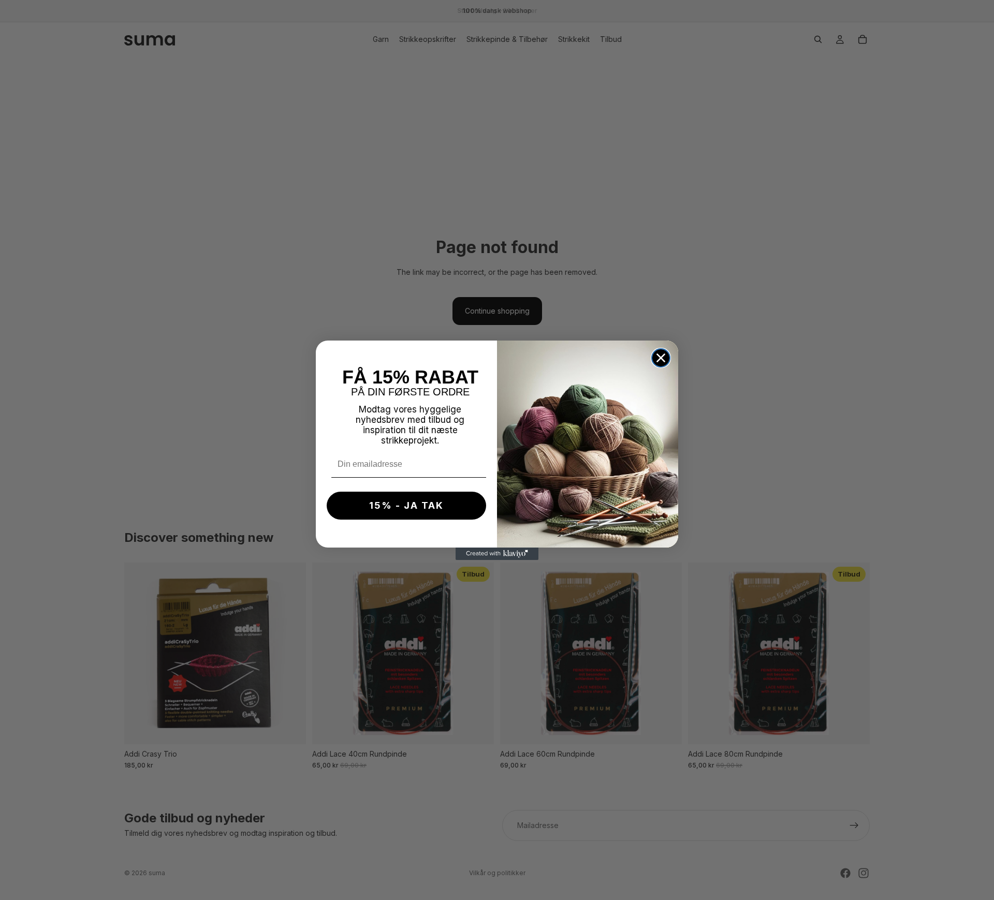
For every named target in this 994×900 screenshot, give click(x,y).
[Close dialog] (661, 358)
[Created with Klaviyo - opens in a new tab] (497, 554)
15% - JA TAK (406, 505)
